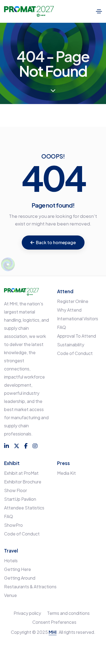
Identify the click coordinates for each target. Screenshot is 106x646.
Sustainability (70, 344)
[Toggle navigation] (99, 11)
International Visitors (77, 318)
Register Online (72, 301)
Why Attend (69, 310)
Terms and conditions (68, 613)
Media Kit (66, 473)
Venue (10, 595)
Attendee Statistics (24, 508)
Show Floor (15, 490)
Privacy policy (27, 613)
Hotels (11, 560)
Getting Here (17, 569)
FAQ (61, 327)
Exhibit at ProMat (21, 473)
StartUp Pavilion (20, 499)
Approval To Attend (76, 336)
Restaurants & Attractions (30, 586)
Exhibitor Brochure (22, 481)
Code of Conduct (75, 353)
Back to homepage (56, 242)
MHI (53, 632)
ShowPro (13, 525)
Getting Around (19, 578)
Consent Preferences (54, 622)
